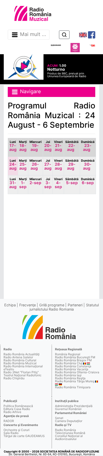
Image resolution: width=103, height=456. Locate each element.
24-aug (12, 165)
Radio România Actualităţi (22, 354)
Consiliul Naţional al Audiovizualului (69, 437)
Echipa (10, 305)
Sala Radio (11, 433)
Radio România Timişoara (72, 387)
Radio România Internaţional (23, 366)
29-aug (71, 165)
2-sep (36, 181)
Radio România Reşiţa (70, 378)
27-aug (48, 165)
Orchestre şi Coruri (17, 430)
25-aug (23, 165)
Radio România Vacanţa (71, 369)
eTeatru (9, 369)
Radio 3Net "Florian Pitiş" (21, 372)
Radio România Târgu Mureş (74, 381)
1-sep (23, 183)
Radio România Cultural (20, 360)
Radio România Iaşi (68, 375)
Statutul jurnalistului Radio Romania (64, 307)
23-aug (87, 146)
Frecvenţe (27, 305)
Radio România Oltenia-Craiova (77, 372)
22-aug (71, 146)
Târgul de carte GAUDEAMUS (24, 436)
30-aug (87, 165)
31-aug (12, 183)
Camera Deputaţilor (68, 421)
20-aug (48, 146)
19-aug (36, 146)
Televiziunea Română (70, 433)
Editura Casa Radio (17, 409)
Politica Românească (18, 406)
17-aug (12, 146)
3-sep (48, 183)
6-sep (87, 181)
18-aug (23, 146)
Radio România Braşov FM (73, 360)
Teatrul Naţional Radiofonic (23, 375)
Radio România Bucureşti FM (75, 357)
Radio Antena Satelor (18, 357)
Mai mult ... (33, 34)
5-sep (71, 181)
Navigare (29, 92)
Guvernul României (68, 409)
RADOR (9, 421)
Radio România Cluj (68, 363)
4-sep (58, 183)
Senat (59, 418)
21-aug (58, 146)
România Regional (67, 354)
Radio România (65, 430)
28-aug (58, 165)
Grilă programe (51, 305)
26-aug (36, 165)
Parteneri (75, 305)
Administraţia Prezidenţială (73, 406)
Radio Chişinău (14, 378)
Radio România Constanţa (73, 366)
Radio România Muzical (20, 363)
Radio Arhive (12, 412)
